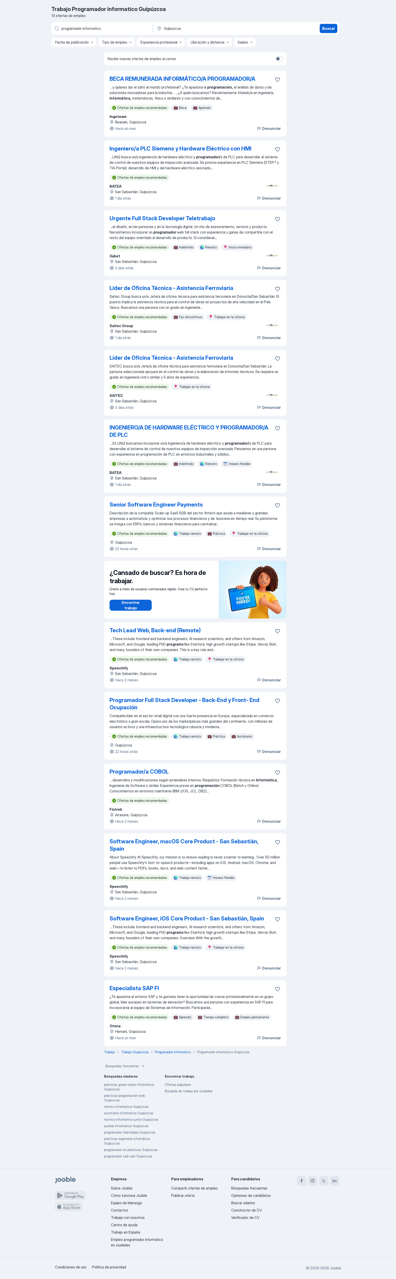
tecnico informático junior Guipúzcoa (131, 1119)
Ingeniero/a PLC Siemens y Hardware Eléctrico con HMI (180, 148)
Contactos (119, 1210)
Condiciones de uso (71, 1267)
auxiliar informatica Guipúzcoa (126, 1126)
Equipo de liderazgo (126, 1203)
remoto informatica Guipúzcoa (126, 1107)
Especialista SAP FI (134, 988)
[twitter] (323, 1180)
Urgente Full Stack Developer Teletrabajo (162, 218)
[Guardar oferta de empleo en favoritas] (277, 79)
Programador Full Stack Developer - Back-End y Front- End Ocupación (184, 704)
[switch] (279, 58)
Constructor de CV (246, 1210)
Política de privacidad (109, 1267)
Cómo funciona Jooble (129, 1195)
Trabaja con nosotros (128, 1217)
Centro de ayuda (124, 1225)
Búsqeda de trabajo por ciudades (189, 1091)
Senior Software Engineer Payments (156, 504)
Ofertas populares (178, 1085)
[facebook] (301, 1180)
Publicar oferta (183, 1195)
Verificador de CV (245, 1217)
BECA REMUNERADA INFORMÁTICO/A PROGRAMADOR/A (182, 78)
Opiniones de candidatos (251, 1195)
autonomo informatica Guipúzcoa (128, 1113)
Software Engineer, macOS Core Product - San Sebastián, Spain (184, 845)
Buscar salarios (243, 1203)
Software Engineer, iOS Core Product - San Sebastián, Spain (187, 918)
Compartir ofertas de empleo (194, 1188)
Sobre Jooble (121, 1188)
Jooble (335, 1268)
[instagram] (312, 1180)
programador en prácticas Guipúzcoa (130, 1150)
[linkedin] (334, 1180)
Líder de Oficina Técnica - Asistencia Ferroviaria (171, 288)
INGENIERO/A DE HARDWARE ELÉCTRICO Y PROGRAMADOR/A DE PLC (189, 431)
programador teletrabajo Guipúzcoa (129, 1132)
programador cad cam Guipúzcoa (128, 1156)
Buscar (328, 28)
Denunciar (271, 128)
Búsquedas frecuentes (122, 1066)
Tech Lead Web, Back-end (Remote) (155, 630)
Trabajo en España (125, 1232)
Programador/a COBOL (139, 771)
